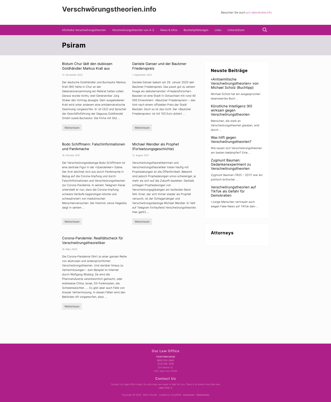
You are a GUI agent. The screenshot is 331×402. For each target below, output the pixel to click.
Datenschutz (202, 395)
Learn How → (165, 387)
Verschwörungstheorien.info (109, 9)
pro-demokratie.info (259, 12)
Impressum (188, 395)
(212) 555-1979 (166, 364)
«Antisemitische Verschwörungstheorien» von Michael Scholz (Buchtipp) (235, 83)
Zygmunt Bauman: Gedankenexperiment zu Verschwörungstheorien (231, 164)
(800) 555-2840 (165, 360)
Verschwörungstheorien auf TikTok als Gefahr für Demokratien (233, 191)
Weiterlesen (71, 128)
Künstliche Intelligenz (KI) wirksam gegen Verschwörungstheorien (231, 110)
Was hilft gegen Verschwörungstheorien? (231, 139)
